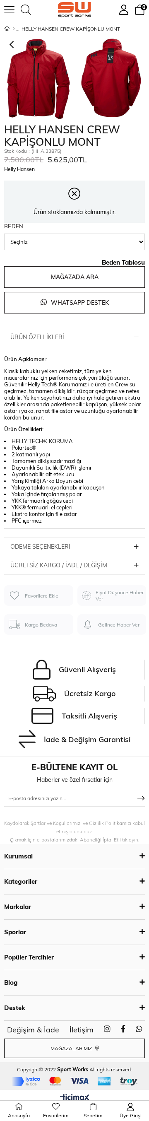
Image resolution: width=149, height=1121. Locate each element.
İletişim (82, 1029)
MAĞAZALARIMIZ (71, 1048)
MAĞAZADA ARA (75, 277)
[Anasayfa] (14, 29)
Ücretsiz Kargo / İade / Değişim (58, 565)
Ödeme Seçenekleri (40, 546)
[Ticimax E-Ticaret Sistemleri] (74, 1098)
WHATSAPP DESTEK (79, 302)
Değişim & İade (33, 1029)
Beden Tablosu (123, 262)
